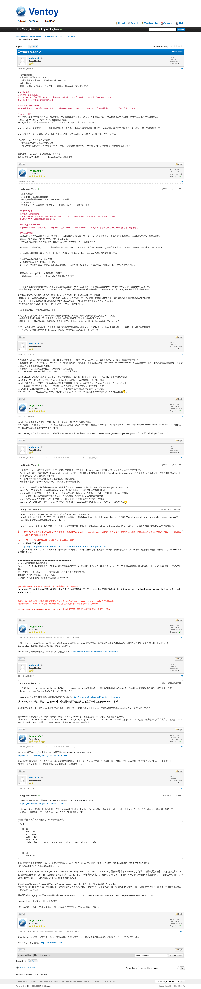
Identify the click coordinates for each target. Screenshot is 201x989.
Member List (151, 23)
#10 (181, 931)
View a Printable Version (28, 967)
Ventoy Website (45, 981)
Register (54, 29)
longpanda (75, 637)
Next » (34, 47)
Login (44, 29)
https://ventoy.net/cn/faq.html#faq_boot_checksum (94, 651)
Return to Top (59, 981)
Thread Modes (177, 51)
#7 (182, 676)
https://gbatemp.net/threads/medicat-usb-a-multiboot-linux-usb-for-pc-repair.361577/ (65, 546)
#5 (182, 458)
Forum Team (22, 981)
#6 (182, 637)
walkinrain (34, 58)
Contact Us (33, 981)
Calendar (168, 23)
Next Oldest (25, 955)
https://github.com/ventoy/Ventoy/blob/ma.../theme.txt (43, 755)
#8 (182, 747)
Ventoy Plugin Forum (64, 37)
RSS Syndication (109, 981)
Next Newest (41, 955)
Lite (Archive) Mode (74, 981)
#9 (182, 788)
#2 (182, 181)
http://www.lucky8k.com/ (52, 942)
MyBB (27, 986)
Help (181, 23)
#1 (182, 69)
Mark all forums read (92, 981)
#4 (182, 416)
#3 (182, 354)
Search (134, 23)
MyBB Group (45, 986)
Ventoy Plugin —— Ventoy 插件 (42, 37)
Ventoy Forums (22, 37)
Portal (121, 23)
